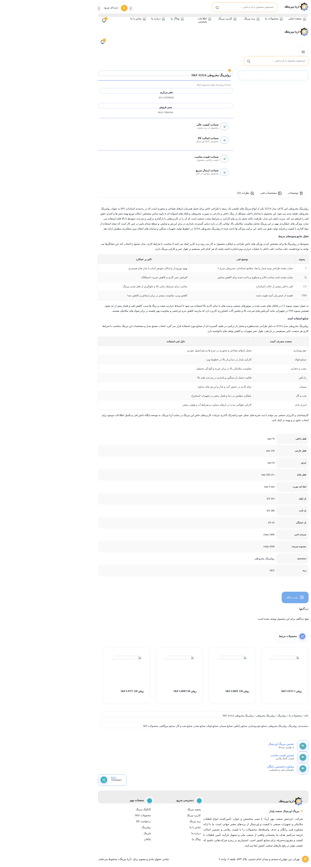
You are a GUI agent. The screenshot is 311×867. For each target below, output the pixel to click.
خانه (306, 715)
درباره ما (156, 18)
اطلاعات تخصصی (202, 20)
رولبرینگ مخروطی (265, 715)
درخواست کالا (143, 821)
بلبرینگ (147, 833)
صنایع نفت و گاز (184, 726)
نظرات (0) (243, 192)
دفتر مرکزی (166, 92)
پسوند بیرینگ (194, 809)
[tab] (295, 193)
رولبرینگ (281, 715)
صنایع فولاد (212, 726)
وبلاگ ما (175, 18)
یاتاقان (147, 839)
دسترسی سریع (185, 800)
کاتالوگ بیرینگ (143, 809)
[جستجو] (217, 7)
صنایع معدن (200, 726)
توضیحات (293, 192)
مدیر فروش (165, 107)
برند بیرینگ (249, 18)
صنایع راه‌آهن (240, 726)
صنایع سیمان (226, 726)
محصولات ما (271, 18)
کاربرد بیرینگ (225, 18)
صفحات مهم (137, 800)
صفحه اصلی (295, 18)
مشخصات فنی (268, 192)
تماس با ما (136, 18)
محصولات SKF (150, 726)
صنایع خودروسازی (257, 726)
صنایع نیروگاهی (167, 726)
